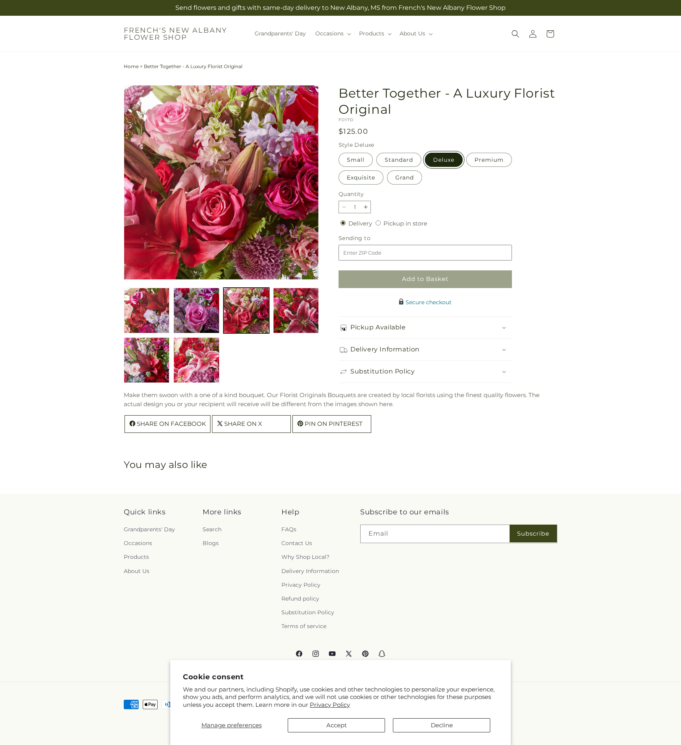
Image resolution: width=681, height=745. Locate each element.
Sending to (366, 238)
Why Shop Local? (305, 556)
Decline (442, 725)
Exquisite (361, 177)
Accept (336, 725)
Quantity (351, 194)
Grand (404, 177)
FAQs (288, 529)
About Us (136, 571)
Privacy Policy (330, 704)
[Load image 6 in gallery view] (196, 360)
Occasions (138, 543)
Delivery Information (310, 571)
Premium (489, 159)
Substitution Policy (307, 612)
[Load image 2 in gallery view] (196, 310)
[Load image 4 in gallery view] (296, 310)
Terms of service (303, 626)
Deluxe (443, 159)
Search (212, 529)
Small (356, 159)
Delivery (361, 223)
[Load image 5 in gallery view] (146, 360)
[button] (332, 33)
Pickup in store (405, 223)
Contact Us (296, 543)
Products (136, 556)
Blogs (211, 543)
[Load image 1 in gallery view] (146, 310)
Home (131, 66)
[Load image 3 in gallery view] (246, 310)
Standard (399, 159)
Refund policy (300, 598)
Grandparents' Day (149, 529)
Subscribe (533, 533)
